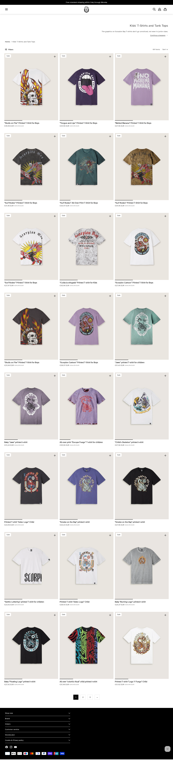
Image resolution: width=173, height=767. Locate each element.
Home (7, 42)
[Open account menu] (159, 9)
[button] (165, 49)
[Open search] (154, 9)
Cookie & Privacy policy (14, 740)
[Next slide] (54, 87)
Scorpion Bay (17, 763)
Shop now (9, 713)
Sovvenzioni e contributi (33, 763)
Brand (7, 719)
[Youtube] (15, 747)
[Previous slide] (8, 87)
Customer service (12, 729)
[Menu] (6, 9)
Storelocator (10, 735)
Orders (8, 724)
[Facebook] (6, 747)
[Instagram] (11, 747)
